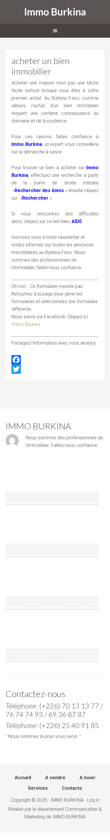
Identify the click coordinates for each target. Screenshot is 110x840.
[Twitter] (55, 369)
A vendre (55, 777)
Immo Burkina (55, 12)
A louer (87, 777)
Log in (93, 800)
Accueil (23, 777)
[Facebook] (55, 359)
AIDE (77, 221)
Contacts (72, 788)
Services (38, 788)
